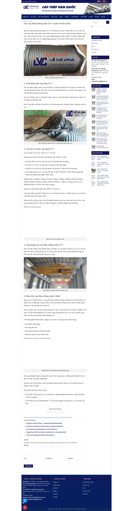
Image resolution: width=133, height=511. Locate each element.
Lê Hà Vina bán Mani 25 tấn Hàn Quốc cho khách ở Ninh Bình (44, 426)
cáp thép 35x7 (31, 417)
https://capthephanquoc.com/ (36, 497)
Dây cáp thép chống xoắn (66, 417)
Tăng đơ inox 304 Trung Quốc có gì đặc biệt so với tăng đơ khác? (46, 432)
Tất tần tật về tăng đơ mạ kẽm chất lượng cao (40, 435)
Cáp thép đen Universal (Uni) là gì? (102, 146)
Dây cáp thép (48, 417)
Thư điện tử (49, 458)
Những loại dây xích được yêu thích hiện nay (102, 128)
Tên (25, 458)
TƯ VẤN (30, 21)
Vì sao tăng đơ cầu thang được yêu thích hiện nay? (42, 429)
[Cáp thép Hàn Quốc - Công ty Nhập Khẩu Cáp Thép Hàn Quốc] (50, 8)
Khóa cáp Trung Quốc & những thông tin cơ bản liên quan (102, 134)
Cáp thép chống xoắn (40, 417)
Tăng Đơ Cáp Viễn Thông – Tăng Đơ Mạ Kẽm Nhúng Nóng (44, 423)
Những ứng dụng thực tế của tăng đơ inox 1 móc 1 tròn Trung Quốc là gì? (102, 141)
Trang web (70, 458)
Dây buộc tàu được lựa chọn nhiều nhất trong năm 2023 (102, 123)
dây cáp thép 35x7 (55, 417)
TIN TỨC (26, 21)
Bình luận (26, 445)
